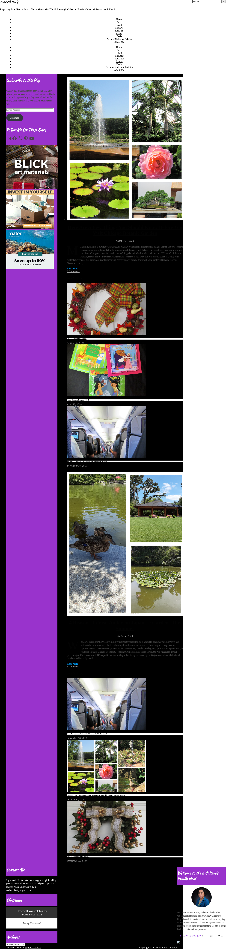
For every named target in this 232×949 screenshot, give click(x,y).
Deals (119, 36)
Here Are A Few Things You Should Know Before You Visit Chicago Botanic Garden (125, 230)
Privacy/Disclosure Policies (119, 39)
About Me (119, 42)
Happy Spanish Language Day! (78, 400)
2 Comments (73, 271)
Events (119, 33)
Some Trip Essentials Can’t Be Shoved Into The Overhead (87, 461)
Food (119, 25)
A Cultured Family (9, 2)
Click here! (14, 117)
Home (119, 19)
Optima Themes (33, 947)
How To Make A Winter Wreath (78, 856)
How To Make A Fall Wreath (76, 339)
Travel (119, 22)
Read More (72, 268)
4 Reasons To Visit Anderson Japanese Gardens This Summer (125, 625)
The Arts (119, 28)
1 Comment (73, 666)
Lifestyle (119, 30)
